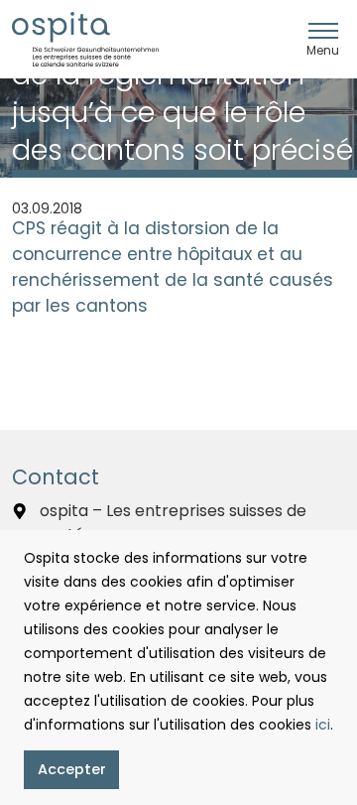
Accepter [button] (72, 769)
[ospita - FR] (85, 39)
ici (322, 725)
